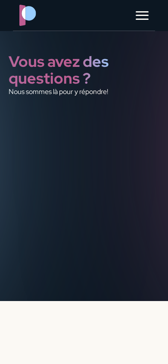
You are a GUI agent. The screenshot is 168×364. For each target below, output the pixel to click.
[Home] (45, 15)
